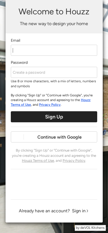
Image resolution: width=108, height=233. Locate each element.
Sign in (79, 210)
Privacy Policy (50, 105)
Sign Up (54, 117)
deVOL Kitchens (92, 228)
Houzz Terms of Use (38, 160)
